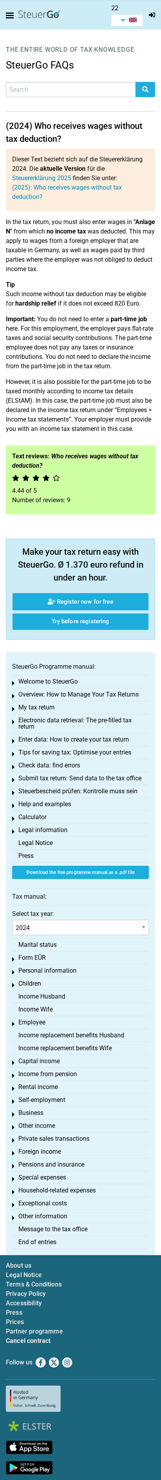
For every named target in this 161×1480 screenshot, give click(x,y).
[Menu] (11, 16)
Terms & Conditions (34, 1284)
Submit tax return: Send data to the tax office (79, 778)
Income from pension (47, 1074)
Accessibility (24, 1303)
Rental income (38, 1087)
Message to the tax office (53, 1229)
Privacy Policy (26, 1293)
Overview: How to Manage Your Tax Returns (78, 694)
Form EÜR (32, 957)
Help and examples (44, 804)
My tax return (36, 707)
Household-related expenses (57, 1190)
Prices (15, 1322)
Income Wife (35, 1009)
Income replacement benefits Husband (71, 1035)
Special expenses (42, 1177)
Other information (42, 1216)
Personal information (47, 970)
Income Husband (41, 996)
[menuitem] (127, 20)
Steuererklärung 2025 (41, 178)
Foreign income (39, 1151)
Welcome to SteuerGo (48, 681)
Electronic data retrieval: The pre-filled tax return (75, 723)
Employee (31, 1022)
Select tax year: (33, 913)
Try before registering (80, 621)
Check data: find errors (49, 765)
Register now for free (84, 601)
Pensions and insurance (51, 1164)
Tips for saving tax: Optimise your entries (74, 752)
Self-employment (41, 1100)
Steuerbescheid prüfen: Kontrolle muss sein (78, 791)
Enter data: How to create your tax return (73, 739)
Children (29, 983)
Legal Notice (35, 843)
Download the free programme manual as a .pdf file (80, 872)
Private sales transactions (53, 1138)
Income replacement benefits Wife (65, 1048)
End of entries (37, 1242)
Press (26, 855)
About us (18, 1265)
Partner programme (34, 1331)
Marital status (37, 944)
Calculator (32, 817)
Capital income (39, 1061)
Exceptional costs (42, 1203)
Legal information (43, 830)
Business (30, 1112)
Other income (36, 1125)
